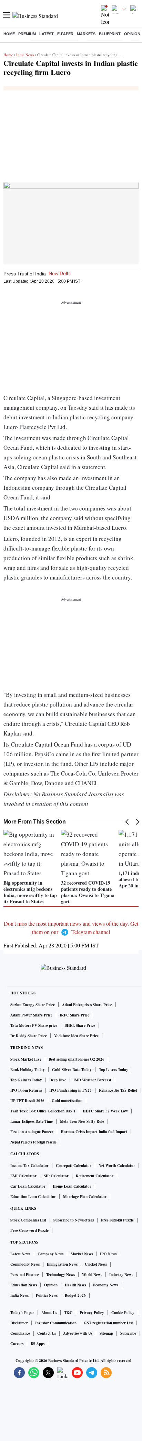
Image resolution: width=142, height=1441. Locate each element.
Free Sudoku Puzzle (117, 1220)
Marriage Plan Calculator (84, 1196)
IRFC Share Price (74, 1015)
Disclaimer (19, 1323)
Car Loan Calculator (27, 1186)
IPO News (108, 1254)
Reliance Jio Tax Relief (118, 1090)
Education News (23, 1285)
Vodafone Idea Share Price (76, 1035)
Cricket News (96, 1264)
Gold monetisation (67, 1100)
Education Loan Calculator (33, 1196)
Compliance (20, 1333)
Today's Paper (22, 1312)
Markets (86, 34)
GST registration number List (108, 1323)
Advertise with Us (77, 1333)
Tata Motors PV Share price (33, 1025)
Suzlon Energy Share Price (32, 1004)
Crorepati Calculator (73, 1165)
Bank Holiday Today (27, 1069)
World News (92, 1274)
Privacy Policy (92, 1312)
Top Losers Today (113, 1069)
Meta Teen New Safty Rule (82, 1121)
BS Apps (37, 1343)
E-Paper (65, 34)
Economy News (105, 1285)
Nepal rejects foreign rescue (33, 1142)
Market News (82, 1254)
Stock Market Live (25, 1059)
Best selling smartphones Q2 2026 (76, 1059)
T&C (68, 1312)
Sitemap (106, 1333)
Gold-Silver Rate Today (72, 1069)
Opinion (132, 34)
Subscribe (128, 1333)
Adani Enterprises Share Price (87, 1004)
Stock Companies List (28, 1220)
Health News (75, 1285)
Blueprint (110, 34)
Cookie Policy (122, 1312)
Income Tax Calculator (29, 1165)
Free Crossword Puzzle (29, 1230)
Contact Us (46, 1333)
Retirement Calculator (94, 1176)
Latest (46, 34)
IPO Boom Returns (26, 1090)
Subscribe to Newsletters (73, 1220)
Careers (16, 1343)
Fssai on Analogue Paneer (31, 1131)
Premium (27, 34)
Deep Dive (57, 1080)
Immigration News (62, 1264)
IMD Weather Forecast (92, 1080)
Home (9, 34)
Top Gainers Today (26, 1080)
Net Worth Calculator (117, 1165)
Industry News (121, 1274)
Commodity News (25, 1264)
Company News (50, 1254)
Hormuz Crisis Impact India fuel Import (94, 1131)
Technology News (60, 1274)
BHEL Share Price (79, 1025)
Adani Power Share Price (31, 1015)
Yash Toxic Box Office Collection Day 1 (42, 1111)
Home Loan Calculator (72, 1186)
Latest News (20, 1254)
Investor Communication (56, 1323)
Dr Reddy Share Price (28, 1035)
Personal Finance (24, 1274)
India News (25, 54)
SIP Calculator (56, 1176)
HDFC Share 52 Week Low (105, 1111)
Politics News (47, 1295)
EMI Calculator (23, 1176)
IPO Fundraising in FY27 (70, 1090)
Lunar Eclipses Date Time (31, 1121)
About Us (49, 1312)
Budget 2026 (75, 1295)
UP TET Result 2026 (27, 1100)
